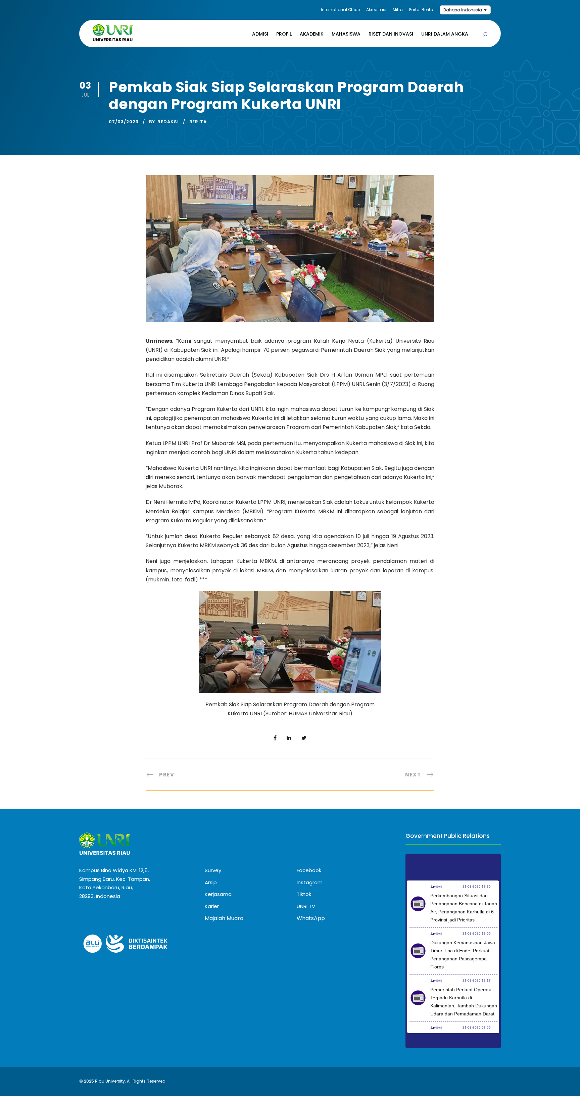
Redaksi (168, 121)
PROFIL (284, 34)
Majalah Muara (224, 918)
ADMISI (260, 34)
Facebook (309, 870)
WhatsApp (311, 918)
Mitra (398, 9)
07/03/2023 (124, 121)
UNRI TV (306, 906)
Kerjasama (218, 894)
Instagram (310, 882)
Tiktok (304, 894)
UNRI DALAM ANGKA (444, 34)
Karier (212, 906)
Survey (213, 870)
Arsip (211, 882)
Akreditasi (376, 9)
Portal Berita (421, 9)
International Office (340, 9)
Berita (198, 121)
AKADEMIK (312, 34)
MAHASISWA (346, 34)
